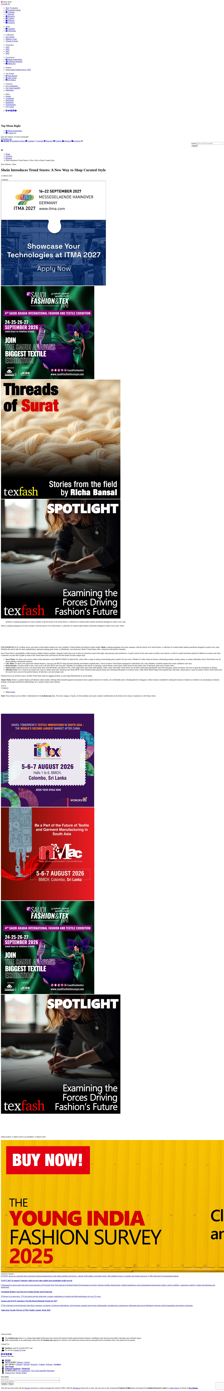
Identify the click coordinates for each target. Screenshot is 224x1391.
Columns (11, 12)
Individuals (10, 100)
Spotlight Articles (14, 10)
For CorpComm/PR (13, 88)
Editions (20, 1362)
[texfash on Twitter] (9, 111)
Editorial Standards (15, 62)
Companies (10, 98)
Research (11, 16)
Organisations (11, 105)
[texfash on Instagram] (15, 111)
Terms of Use (10, 1373)
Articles (27, 1362)
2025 (7, 47)
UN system (10, 107)
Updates (10, 18)
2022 (7, 53)
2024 (7, 49)
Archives (11, 23)
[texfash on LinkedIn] (11, 111)
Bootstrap (76, 1388)
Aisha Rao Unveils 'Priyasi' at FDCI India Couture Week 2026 (25, 1310)
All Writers (11, 80)
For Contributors (12, 86)
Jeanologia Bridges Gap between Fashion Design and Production (26, 1292)
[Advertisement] (54, 635)
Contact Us (17, 1350)
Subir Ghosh (12, 78)
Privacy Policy (21, 1373)
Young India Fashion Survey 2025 (18, 70)
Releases (11, 21)
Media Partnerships (14, 59)
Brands (8, 96)
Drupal (27, 1388)
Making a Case (11, 39)
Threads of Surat (12, 41)
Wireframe (12, 31)
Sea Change (10, 37)
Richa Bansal (12, 76)
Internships (10, 90)
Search (193, 143)
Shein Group (10, 692)
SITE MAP (7, 2)
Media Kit (11, 64)
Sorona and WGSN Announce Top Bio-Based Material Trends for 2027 (29, 1301)
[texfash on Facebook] (6, 111)
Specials (10, 14)
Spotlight (11, 29)
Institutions (10, 102)
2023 (7, 51)
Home (8, 154)
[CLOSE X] (5, 4)
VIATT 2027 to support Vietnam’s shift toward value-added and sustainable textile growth (36, 1281)
